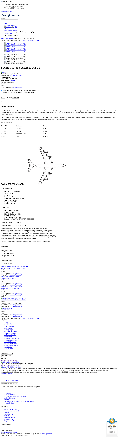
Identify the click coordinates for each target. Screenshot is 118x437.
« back (23, 40)
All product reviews (6, 373)
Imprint (6, 412)
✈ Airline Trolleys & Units (12, 338)
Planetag (12, 80)
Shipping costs (17, 87)
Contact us (7, 393)
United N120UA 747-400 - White (10, 288)
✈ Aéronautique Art (10, 335)
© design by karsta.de (46, 434)
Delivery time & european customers (15, 396)
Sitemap (6, 399)
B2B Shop (7, 416)
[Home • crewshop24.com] (6, 11)
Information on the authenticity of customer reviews (19, 401)
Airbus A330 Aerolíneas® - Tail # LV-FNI (13, 300)
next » (38, 40)
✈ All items (7, 323)
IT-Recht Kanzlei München (9, 432)
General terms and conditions (12, 411)
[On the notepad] (1, 101)
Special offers (8, 347)
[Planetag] (4, 72)
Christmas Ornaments (10, 331)
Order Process (8, 419)
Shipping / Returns (9, 417)
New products (8, 348)
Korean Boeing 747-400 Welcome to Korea (13, 268)
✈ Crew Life (8, 325)
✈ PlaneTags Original (10, 343)
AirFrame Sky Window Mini (9, 360)
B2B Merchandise (9, 394)
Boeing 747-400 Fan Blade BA (10, 365)
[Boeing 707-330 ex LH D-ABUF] (15, 43)
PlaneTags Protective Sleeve (9, 278)
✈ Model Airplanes (10, 342)
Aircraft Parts (8, 328)
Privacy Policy (8, 414)
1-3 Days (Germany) (16, 75)
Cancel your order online (11, 409)
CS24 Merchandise (10, 333)
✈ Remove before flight (11, 345)
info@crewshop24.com (12, 380)
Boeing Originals (9, 330)
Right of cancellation (10, 421)
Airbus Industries (9, 326)
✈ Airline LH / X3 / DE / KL (13, 336)
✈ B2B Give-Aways (10, 340)
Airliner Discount (9, 398)
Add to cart (16, 97)
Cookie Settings (9, 403)
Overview (31, 40)
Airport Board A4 (6, 310)
